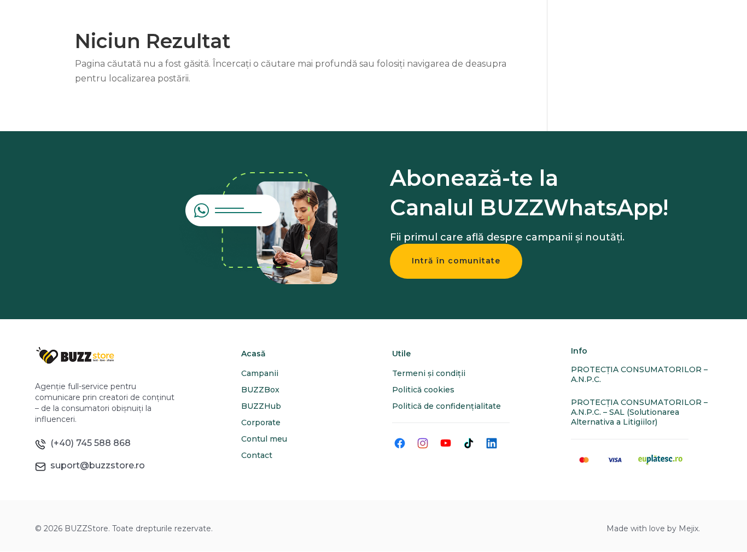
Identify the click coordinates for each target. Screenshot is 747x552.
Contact (256, 455)
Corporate (261, 422)
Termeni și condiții (428, 373)
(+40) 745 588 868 (88, 443)
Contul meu (264, 439)
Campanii (259, 373)
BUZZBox (260, 390)
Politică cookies (423, 390)
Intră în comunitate (456, 261)
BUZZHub (261, 406)
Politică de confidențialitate (446, 406)
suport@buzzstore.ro (95, 465)
